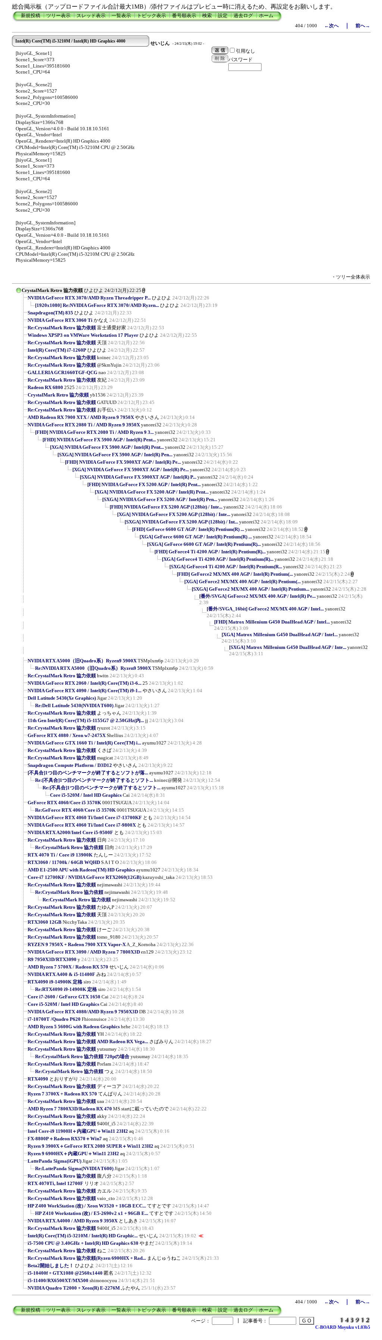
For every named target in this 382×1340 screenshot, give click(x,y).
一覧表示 (121, 15)
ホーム (266, 15)
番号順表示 (184, 15)
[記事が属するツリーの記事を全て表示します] (19, 292)
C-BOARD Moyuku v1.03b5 (342, 1327)
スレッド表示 (91, 15)
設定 (223, 15)
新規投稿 (30, 15)
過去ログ (243, 15)
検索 (207, 15)
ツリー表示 (58, 15)
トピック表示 (151, 15)
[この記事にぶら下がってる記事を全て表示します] (24, 300)
